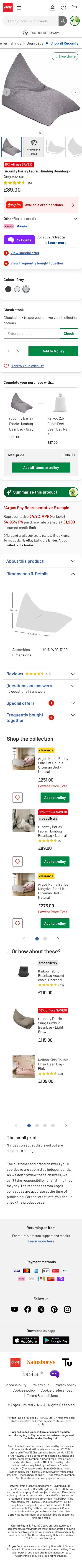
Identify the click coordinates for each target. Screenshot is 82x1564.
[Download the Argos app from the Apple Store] (26, 1343)
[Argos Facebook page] (27, 1309)
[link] (41, 252)
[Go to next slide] (75, 92)
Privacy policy (65, 1385)
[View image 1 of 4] (11, 147)
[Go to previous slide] (6, 92)
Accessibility (16, 1385)
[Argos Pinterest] (54, 1309)
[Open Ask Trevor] (75, 21)
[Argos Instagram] (67, 1309)
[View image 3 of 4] (55, 147)
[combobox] (30, 21)
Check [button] (69, 333)
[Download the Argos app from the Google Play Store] (56, 1343)
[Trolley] (74, 8)
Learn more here (41, 1241)
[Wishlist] (63, 8)
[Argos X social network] (41, 1309)
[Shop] (18, 8)
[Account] (52, 8)
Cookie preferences (56, 1390)
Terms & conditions (42, 1395)
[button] (65, 56)
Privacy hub (40, 1385)
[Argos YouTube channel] (14, 1309)
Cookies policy (24, 1390)
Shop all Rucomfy (64, 43)
